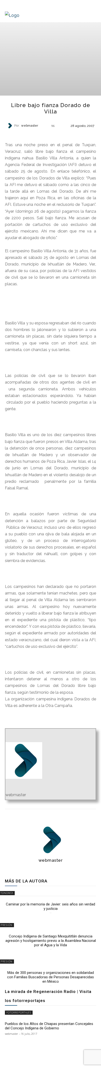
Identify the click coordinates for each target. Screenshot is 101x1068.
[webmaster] (10, 126)
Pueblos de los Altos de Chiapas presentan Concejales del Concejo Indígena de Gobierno (49, 1026)
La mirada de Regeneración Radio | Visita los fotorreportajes (48, 996)
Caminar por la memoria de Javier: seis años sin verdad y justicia (50, 906)
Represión (50, 134)
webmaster (29, 125)
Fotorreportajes (18, 1012)
